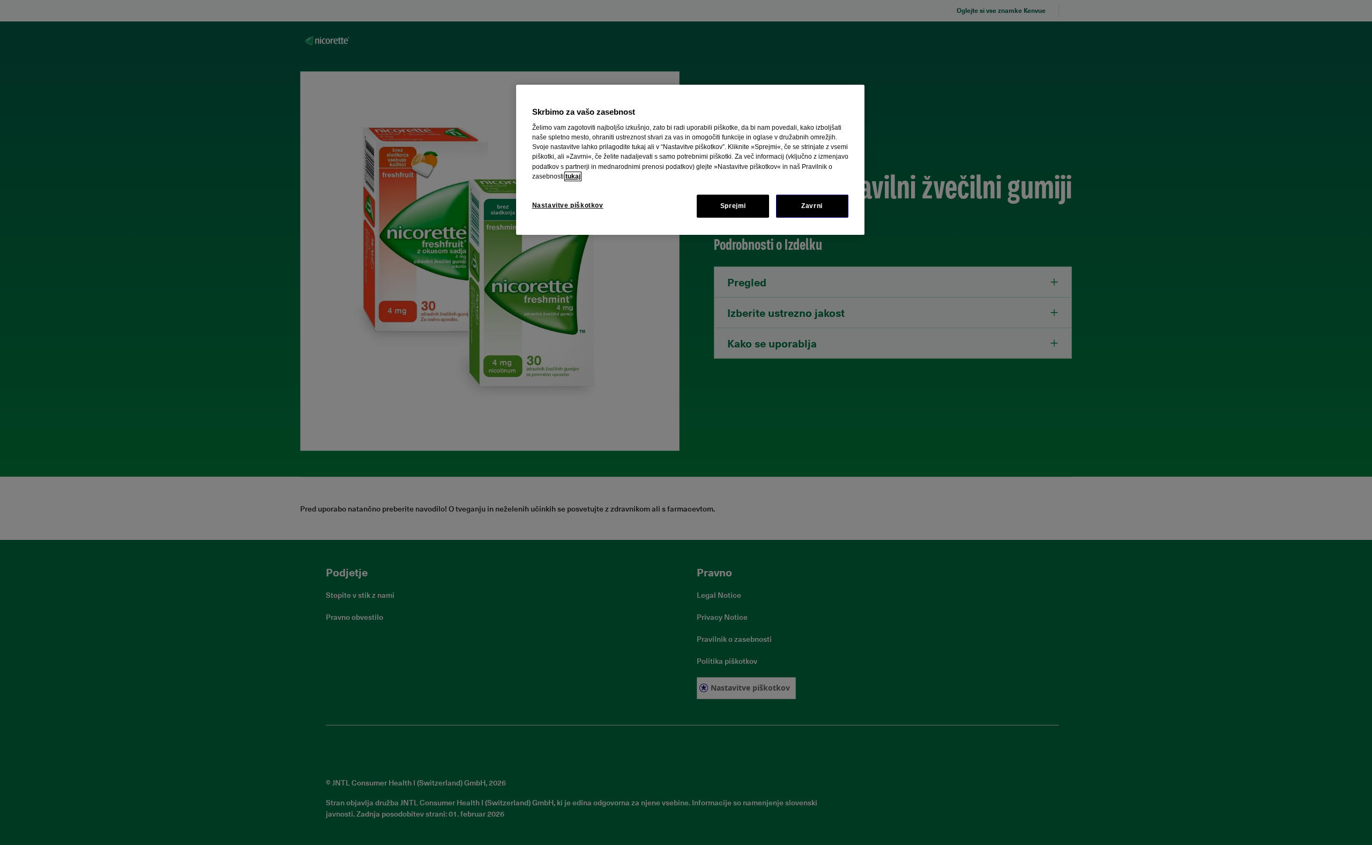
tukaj (572, 176)
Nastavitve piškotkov (567, 205)
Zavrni (812, 206)
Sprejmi (733, 206)
